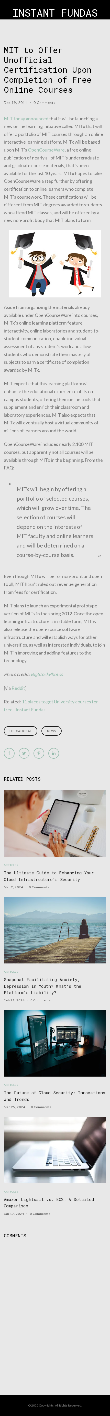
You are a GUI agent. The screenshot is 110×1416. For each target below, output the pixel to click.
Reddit (18, 688)
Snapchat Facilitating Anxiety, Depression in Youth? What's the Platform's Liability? (42, 986)
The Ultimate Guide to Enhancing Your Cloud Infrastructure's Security (49, 876)
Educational (20, 731)
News (51, 731)
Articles (11, 864)
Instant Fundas (55, 12)
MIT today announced (26, 118)
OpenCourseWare (46, 150)
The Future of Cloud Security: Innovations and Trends (54, 1096)
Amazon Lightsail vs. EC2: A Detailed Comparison (49, 1202)
